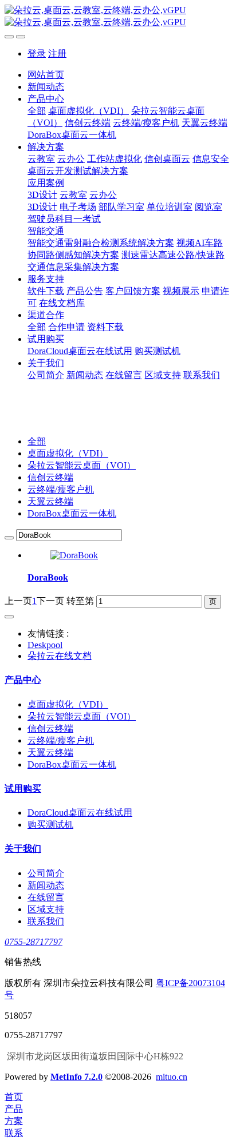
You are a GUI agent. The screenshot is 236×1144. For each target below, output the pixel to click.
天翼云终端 (50, 501)
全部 (36, 111)
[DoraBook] (74, 555)
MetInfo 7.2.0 (76, 1077)
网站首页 (45, 75)
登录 (36, 53)
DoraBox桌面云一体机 (71, 513)
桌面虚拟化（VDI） (67, 453)
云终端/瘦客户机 (60, 489)
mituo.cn (171, 1077)
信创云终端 (50, 477)
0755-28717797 (33, 942)
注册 (57, 53)
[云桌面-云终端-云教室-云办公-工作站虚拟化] (118, 17)
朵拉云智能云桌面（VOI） (81, 465)
